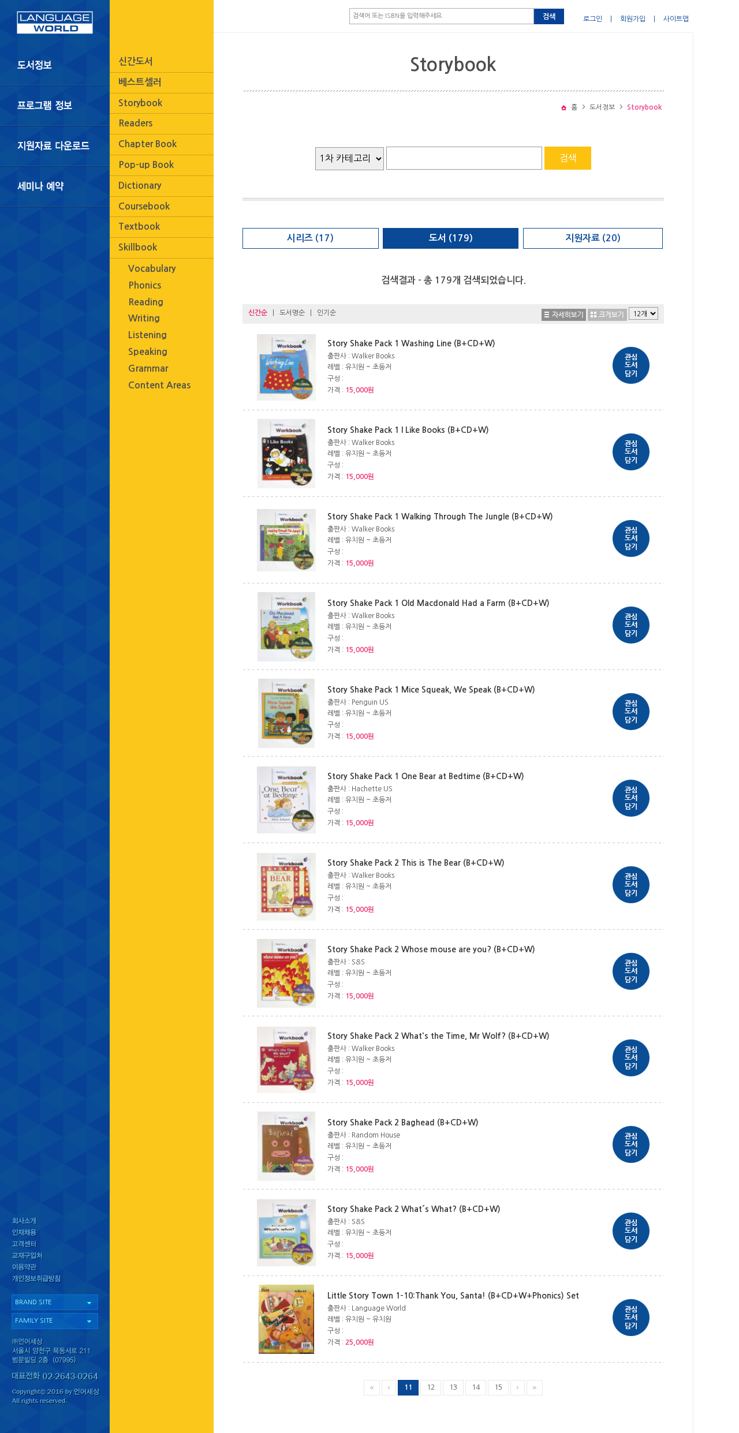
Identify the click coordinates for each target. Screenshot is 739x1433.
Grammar (148, 368)
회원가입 (632, 19)
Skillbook (137, 247)
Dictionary (139, 185)
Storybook (140, 103)
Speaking (147, 351)
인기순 (326, 312)
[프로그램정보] (55, 105)
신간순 (257, 312)
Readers (135, 123)
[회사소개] (55, 1221)
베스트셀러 (140, 82)
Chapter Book (147, 144)
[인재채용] (55, 1233)
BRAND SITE (33, 1302)
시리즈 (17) (310, 238)
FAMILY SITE (34, 1321)
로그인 (592, 19)
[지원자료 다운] (55, 146)
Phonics (144, 285)
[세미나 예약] (55, 186)
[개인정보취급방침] (55, 1281)
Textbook (139, 226)
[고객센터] (55, 1245)
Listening (147, 335)
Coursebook (144, 206)
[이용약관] (55, 1269)
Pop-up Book (146, 164)
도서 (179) (451, 238)
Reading (145, 302)
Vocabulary (152, 268)
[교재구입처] (55, 1257)
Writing (144, 318)
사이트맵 (676, 19)
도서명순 (292, 312)
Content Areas (159, 385)
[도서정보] (55, 65)
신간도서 (135, 61)
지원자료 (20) (593, 238)
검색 (549, 16)
